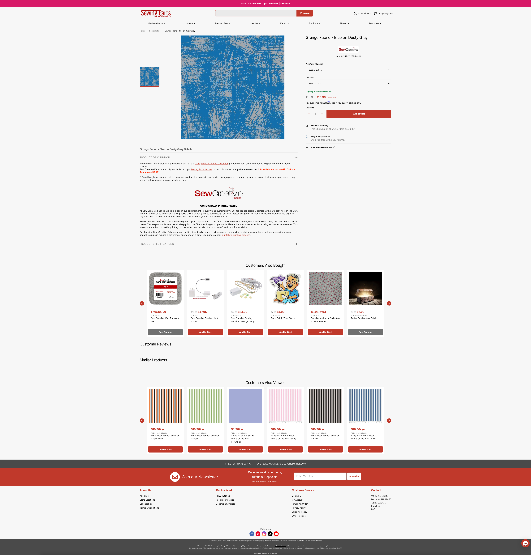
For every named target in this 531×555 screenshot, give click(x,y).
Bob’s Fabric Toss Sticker (283, 318)
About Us (144, 495)
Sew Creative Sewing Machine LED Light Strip (242, 320)
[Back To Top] (527, 551)
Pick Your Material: (314, 64)
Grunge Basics (203, 163)
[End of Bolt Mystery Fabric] (365, 303)
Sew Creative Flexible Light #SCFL (204, 320)
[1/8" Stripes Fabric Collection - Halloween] (165, 420)
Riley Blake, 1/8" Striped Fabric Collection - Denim (363, 437)
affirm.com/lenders (280, 546)
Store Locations (147, 500)
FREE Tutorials (223, 495)
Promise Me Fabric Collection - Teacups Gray (325, 320)
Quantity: (310, 107)
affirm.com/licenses (288, 548)
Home (142, 31)
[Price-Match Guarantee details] (334, 147)
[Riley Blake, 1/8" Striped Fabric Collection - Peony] (285, 420)
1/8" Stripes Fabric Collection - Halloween (165, 437)
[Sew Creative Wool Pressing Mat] (165, 303)
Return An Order (300, 504)
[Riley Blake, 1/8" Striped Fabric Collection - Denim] (365, 420)
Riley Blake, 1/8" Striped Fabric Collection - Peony (283, 437)
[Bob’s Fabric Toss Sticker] (285, 303)
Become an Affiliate (225, 504)
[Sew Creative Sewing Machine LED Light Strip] (245, 303)
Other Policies (299, 516)
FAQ (373, 509)
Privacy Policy (298, 508)
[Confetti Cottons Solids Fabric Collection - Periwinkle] (245, 420)
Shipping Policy (299, 512)
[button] (383, 13)
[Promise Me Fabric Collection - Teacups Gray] (325, 303)
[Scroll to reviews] (348, 43)
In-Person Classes (225, 500)
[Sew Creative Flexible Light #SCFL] (205, 303)
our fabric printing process (236, 235)
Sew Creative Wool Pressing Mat (165, 320)
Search (306, 13)
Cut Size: (310, 77)
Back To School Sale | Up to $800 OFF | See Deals (265, 3)
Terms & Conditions (149, 508)
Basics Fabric (154, 31)
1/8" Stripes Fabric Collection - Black (325, 437)
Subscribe (354, 476)
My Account (297, 500)
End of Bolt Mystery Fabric (364, 318)
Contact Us (297, 495)
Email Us (375, 506)
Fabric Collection (219, 163)
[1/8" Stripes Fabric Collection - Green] (205, 420)
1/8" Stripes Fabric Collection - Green (205, 437)
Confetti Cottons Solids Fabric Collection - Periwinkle (242, 438)
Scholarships (146, 504)
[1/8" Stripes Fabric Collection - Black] (325, 420)
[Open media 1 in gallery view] (291, 41)
